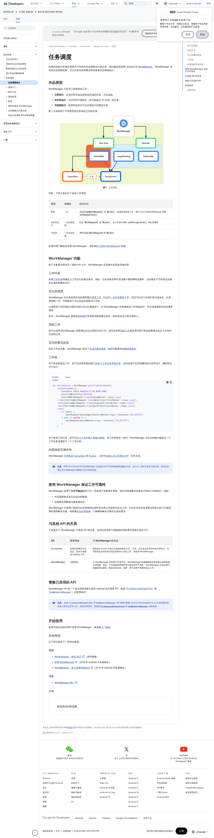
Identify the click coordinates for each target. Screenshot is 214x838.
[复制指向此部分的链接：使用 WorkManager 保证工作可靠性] (109, 485)
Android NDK (163, 797)
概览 (5, 19)
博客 (45, 801)
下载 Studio (162, 792)
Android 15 (133, 787)
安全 (45, 787)
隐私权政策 (76, 797)
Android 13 (133, 797)
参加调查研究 (191, 792)
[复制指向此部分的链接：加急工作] (63, 325)
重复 (122, 297)
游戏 (73, 778)
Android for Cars (107, 792)
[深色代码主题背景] (167, 382)
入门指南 (105, 627)
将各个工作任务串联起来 (108, 363)
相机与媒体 (76, 792)
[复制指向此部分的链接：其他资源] (63, 636)
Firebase (106, 818)
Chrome (92, 818)
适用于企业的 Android (53, 783)
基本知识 (34, 3)
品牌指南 (67, 831)
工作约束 (58, 279)
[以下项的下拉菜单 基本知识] (43, 3)
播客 (45, 806)
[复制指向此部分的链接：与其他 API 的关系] (80, 524)
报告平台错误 (191, 778)
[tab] (55, 377)
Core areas (26, 12)
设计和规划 (55, 3)
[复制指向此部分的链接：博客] (57, 676)
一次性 (113, 297)
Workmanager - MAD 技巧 (68, 656)
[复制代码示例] (171, 382)
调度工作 (96, 297)
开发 (74, 3)
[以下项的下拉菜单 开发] (80, 3)
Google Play (93, 3)
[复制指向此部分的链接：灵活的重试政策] (72, 343)
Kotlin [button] (55, 377)
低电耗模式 (81, 316)
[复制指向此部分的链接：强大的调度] (66, 291)
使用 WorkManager (64, 662)
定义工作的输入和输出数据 (91, 437)
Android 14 (133, 792)
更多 (113, 3)
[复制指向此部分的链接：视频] (57, 650)
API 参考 (160, 787)
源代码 (46, 792)
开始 (202, 34)
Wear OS (104, 783)
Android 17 (133, 778)
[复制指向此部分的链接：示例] (57, 691)
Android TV (105, 797)
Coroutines (79, 456)
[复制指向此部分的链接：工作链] (60, 357)
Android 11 (133, 806)
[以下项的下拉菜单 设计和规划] (64, 3)
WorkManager (145, 66)
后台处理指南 (84, 511)
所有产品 (147, 818)
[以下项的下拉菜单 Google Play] (103, 3)
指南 (18, 19)
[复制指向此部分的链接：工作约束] (63, 273)
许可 (58, 831)
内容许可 (71, 727)
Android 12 (133, 801)
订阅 (181, 831)
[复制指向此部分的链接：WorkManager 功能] (83, 258)
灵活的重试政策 (97, 348)
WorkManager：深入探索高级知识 (72, 667)
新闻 (45, 797)
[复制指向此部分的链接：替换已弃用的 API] (79, 582)
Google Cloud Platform (127, 818)
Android (46, 778)
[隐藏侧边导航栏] (35, 833)
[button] (17, 46)
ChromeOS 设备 (107, 787)
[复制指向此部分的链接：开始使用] (65, 621)
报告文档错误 (191, 783)
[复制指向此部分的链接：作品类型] (65, 83)
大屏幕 (103, 778)
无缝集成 (68, 456)
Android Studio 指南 (166, 778)
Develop (8, 12)
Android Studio (194, 3)
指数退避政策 (129, 348)
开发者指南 (162, 783)
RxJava (92, 456)
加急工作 (125, 330)
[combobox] (137, 3)
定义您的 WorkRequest (108, 246)
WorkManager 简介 (64, 682)
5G (72, 801)
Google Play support (194, 787)
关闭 (187, 34)
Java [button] (67, 377)
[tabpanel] (111, 406)
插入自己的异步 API (118, 456)
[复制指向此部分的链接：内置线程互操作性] (75, 450)
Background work (50, 12)
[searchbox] (19, 28)
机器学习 (75, 783)
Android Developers (57, 46)
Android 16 (133, 783)
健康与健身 (76, 787)
